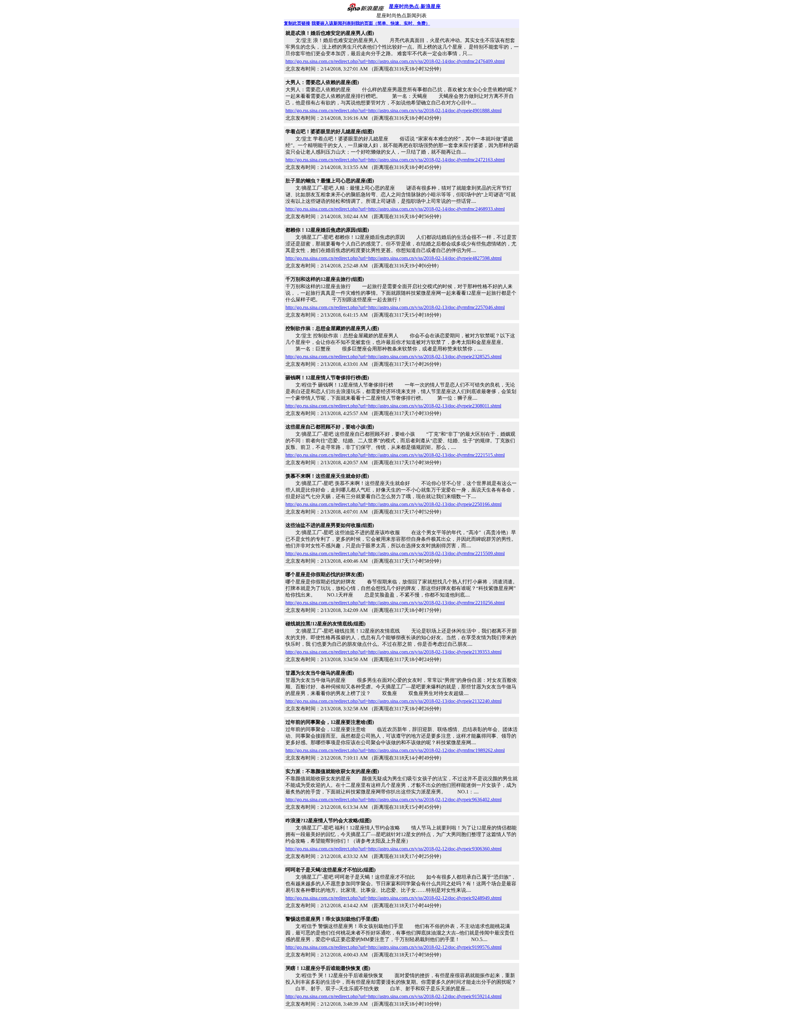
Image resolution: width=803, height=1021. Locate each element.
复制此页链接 (297, 23)
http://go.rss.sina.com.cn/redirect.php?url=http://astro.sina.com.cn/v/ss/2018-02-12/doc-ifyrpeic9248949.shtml (393, 898)
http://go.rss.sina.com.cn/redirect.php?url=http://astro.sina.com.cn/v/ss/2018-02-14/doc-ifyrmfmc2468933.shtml (395, 209)
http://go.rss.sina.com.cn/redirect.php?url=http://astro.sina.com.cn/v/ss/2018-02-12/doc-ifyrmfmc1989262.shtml (395, 750)
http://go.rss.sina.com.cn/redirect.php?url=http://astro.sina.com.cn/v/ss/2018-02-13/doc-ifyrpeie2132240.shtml (393, 701)
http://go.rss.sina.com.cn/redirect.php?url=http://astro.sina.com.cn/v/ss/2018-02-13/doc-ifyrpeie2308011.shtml (393, 405)
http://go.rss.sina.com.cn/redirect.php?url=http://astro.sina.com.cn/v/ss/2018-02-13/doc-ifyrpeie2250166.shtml (393, 504)
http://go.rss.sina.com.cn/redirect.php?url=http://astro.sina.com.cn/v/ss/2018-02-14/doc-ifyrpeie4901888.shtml (393, 110)
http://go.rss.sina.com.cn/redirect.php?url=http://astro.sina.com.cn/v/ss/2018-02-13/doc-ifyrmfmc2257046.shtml (395, 307)
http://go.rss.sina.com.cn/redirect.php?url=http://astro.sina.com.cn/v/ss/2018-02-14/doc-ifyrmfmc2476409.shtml (395, 61)
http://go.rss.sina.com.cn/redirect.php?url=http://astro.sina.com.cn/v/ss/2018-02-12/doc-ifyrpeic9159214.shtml (393, 996)
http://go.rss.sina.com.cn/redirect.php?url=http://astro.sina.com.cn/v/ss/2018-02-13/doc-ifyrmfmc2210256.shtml (395, 602)
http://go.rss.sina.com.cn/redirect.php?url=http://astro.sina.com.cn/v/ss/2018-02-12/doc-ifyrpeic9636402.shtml (393, 799)
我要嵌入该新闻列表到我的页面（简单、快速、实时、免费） (370, 23)
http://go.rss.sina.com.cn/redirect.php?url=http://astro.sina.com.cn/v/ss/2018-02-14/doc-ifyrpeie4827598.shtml (393, 258)
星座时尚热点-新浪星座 (415, 6)
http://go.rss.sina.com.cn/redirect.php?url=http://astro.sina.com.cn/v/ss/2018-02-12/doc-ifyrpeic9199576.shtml (393, 947)
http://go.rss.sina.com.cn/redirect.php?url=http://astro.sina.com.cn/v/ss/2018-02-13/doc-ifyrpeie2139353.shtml (393, 652)
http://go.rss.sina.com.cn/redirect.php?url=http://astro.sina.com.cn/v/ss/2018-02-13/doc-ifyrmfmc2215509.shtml (395, 553)
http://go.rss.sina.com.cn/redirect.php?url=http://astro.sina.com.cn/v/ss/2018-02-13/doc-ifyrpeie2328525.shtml (393, 356)
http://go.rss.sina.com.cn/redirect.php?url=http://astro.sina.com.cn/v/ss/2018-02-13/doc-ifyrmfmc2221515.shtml (395, 455)
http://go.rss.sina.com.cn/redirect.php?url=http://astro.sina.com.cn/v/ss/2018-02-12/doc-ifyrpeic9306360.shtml (393, 848)
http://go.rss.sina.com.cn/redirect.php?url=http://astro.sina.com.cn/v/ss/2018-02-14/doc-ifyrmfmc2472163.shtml (395, 159)
